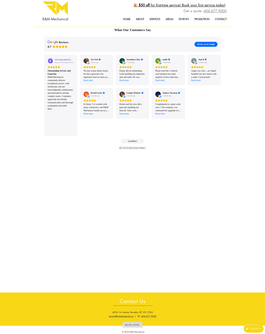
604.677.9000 (215, 11)
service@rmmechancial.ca (121, 316)
